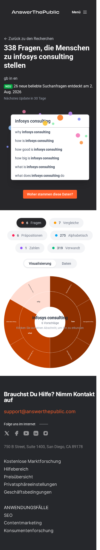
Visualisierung (40, 263)
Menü (76, 12)
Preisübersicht (18, 476)
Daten (66, 263)
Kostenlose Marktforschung (32, 461)
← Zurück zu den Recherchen (29, 38)
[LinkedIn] (36, 433)
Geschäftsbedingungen (28, 492)
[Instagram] (46, 433)
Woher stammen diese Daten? (50, 194)
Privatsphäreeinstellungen (30, 484)
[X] (7, 433)
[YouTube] (26, 433)
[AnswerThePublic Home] (35, 12)
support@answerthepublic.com (39, 411)
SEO (8, 515)
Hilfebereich (16, 469)
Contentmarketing (23, 522)
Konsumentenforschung (28, 530)
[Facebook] (16, 433)
